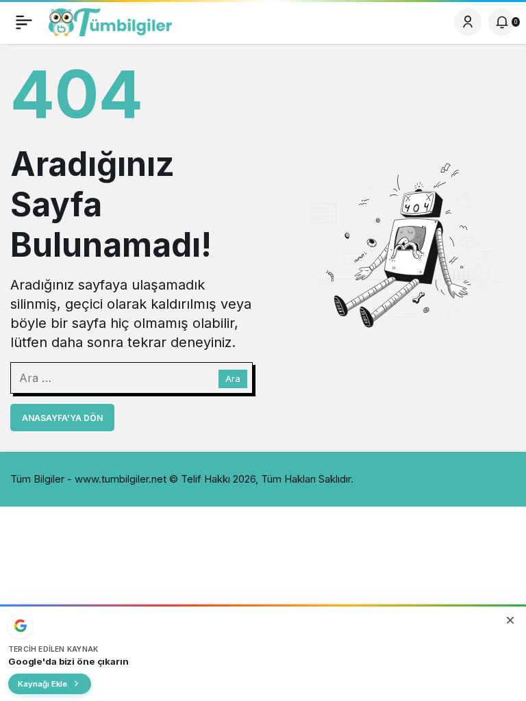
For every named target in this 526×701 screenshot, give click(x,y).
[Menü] (24, 22)
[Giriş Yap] (467, 22)
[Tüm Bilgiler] (110, 20)
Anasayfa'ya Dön (62, 418)
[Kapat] (510, 620)
